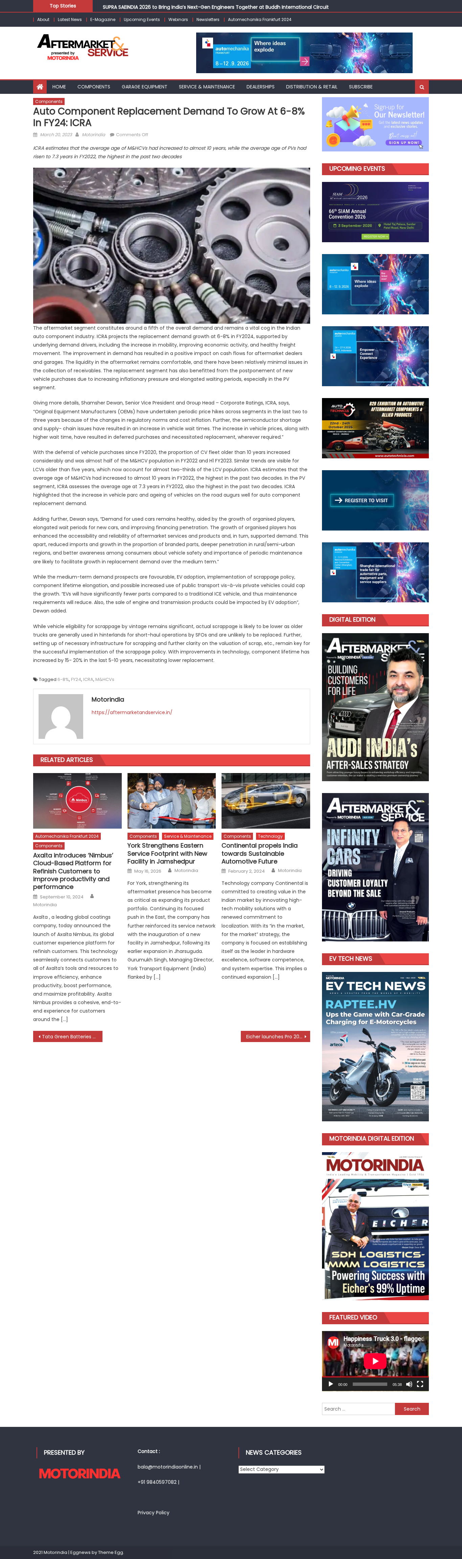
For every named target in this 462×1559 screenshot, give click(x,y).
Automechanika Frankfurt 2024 (260, 19)
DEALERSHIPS (261, 86)
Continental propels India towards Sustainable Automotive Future (260, 853)
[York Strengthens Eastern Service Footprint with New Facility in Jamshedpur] (172, 801)
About (43, 19)
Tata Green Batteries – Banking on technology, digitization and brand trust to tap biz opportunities (72, 1036)
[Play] (330, 1384)
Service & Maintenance (187, 836)
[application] (375, 1361)
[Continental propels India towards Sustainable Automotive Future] (266, 801)
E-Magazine (102, 19)
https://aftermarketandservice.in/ (132, 712)
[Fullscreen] (420, 1384)
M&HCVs (104, 679)
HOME (59, 86)
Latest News (70, 19)
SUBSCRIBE (361, 86)
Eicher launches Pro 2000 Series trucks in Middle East (278, 1036)
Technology (270, 836)
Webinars (178, 19)
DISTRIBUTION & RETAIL (312, 86)
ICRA (88, 679)
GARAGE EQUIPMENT (144, 86)
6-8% (63, 679)
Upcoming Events (142, 19)
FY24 (76, 679)
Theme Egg (110, 1552)
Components (93, 86)
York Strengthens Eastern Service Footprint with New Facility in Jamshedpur (167, 853)
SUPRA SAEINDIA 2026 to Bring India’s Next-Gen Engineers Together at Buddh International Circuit (216, 5)
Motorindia (93, 134)
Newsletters (208, 19)
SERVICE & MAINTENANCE (207, 86)
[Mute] (409, 1384)
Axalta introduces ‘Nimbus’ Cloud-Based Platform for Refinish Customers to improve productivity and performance (73, 871)
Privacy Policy (153, 1512)
